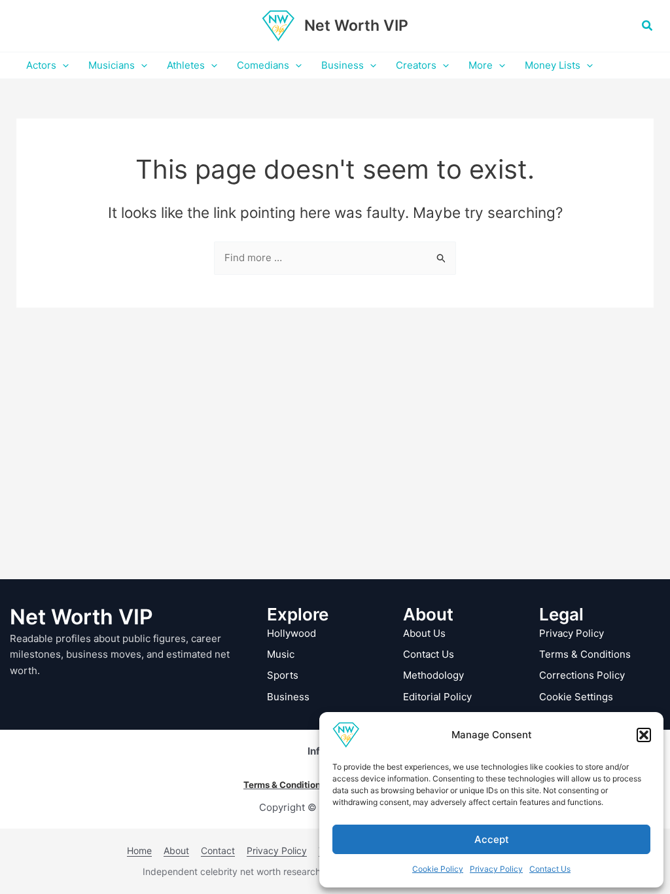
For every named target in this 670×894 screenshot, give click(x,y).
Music (280, 654)
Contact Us (550, 869)
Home (139, 850)
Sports (282, 675)
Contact (218, 850)
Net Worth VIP (356, 25)
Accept (491, 839)
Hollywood (291, 633)
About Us (424, 633)
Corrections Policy (582, 675)
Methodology (433, 675)
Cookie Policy (437, 869)
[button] (643, 735)
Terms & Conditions (585, 654)
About (176, 850)
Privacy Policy (496, 869)
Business (288, 696)
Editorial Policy (437, 696)
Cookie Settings (576, 696)
